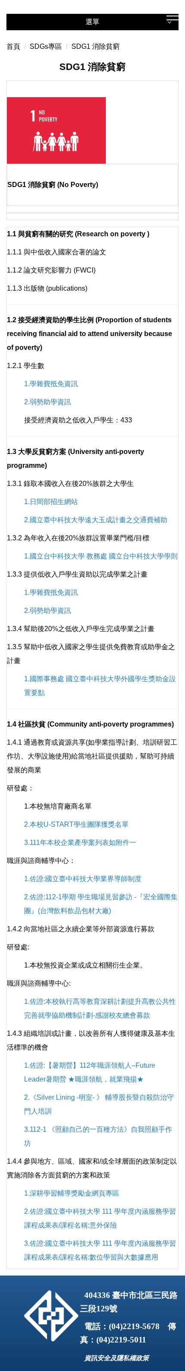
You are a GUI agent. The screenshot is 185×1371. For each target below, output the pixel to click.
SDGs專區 (46, 46)
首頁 (13, 46)
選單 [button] (92, 21)
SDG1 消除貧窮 (95, 46)
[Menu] (172, 16)
